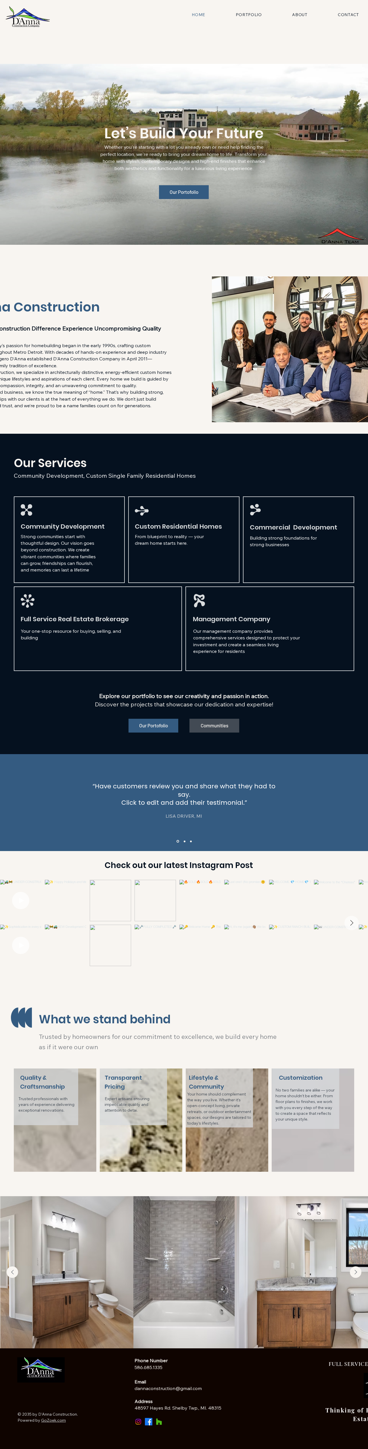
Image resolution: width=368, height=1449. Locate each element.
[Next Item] (351, 923)
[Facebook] (148, 1421)
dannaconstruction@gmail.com (168, 1388)
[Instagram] (138, 1421)
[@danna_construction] (256, 865)
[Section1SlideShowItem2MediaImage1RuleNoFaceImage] (184, 841)
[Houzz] (159, 1421)
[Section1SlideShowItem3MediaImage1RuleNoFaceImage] (190, 841)
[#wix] (263, 865)
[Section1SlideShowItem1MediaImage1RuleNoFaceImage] (177, 841)
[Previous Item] (12, 1272)
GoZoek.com (53, 1420)
